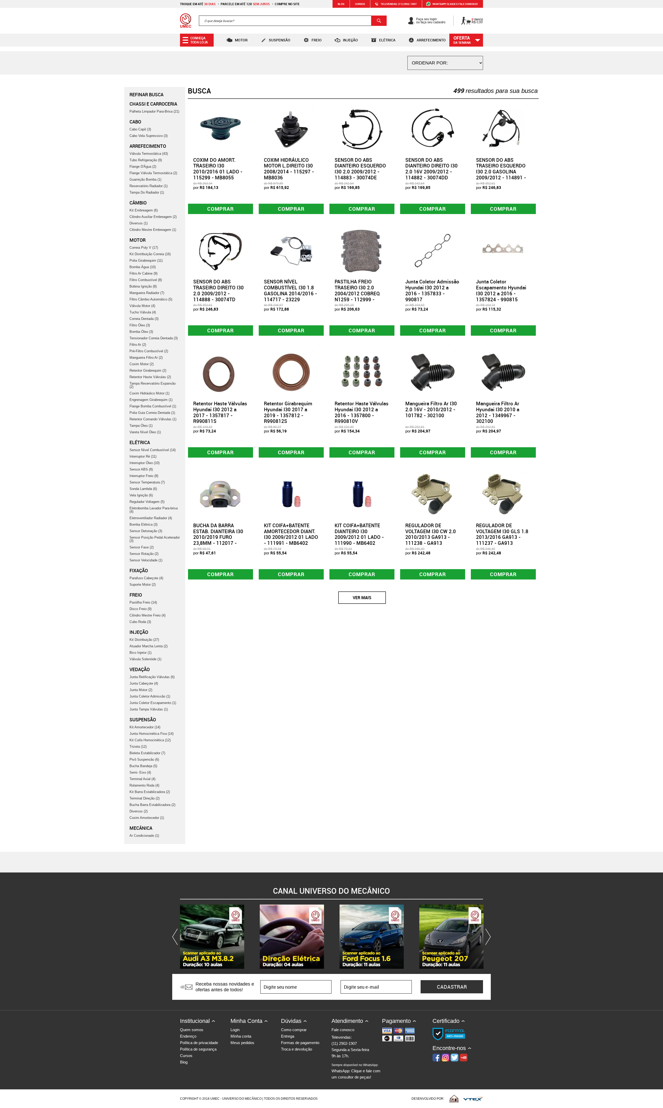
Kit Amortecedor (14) (144, 727)
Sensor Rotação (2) (143, 554)
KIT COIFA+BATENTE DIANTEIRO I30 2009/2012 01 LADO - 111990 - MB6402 (359, 534)
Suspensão (279, 40)
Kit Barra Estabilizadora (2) (149, 792)
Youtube (463, 1057)
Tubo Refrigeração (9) (145, 160)
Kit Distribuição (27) (144, 640)
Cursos (360, 4)
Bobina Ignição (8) (143, 286)
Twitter (454, 1057)
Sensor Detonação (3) (145, 531)
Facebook (436, 1057)
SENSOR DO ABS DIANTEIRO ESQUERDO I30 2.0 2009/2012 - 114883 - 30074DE (360, 169)
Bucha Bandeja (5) (143, 766)
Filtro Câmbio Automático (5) (150, 299)
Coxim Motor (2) (141, 364)
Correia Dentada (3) (143, 319)
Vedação (139, 669)
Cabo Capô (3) (140, 129)
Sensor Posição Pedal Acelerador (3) (154, 539)
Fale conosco (343, 1030)
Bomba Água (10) (142, 267)
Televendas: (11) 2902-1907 (399, 4)
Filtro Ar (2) (137, 345)
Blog (341, 4)
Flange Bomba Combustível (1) (152, 406)
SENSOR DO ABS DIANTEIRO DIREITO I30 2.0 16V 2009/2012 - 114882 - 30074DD (431, 169)
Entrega (287, 1036)
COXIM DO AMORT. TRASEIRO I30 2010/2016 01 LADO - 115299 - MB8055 (217, 169)
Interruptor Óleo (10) (144, 463)
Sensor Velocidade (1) (145, 560)
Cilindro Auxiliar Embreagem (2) (153, 217)
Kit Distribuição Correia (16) (150, 254)
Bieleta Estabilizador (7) (147, 753)
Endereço (188, 1036)
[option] (212, 936)
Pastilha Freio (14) (143, 602)
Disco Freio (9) (140, 609)
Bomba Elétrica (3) (143, 524)
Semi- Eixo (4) (140, 772)
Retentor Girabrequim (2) (147, 370)
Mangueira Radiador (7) (146, 293)
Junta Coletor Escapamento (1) (152, 703)
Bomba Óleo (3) (141, 332)
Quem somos (191, 1030)
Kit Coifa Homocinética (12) (150, 740)
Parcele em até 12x (245, 4)
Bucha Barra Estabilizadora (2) (152, 805)
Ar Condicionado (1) (144, 836)
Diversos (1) (138, 223)
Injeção (350, 40)
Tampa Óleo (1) (141, 426)
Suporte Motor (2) (142, 584)
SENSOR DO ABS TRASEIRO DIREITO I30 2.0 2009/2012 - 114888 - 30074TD (218, 290)
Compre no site (287, 4)
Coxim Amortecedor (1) (146, 818)
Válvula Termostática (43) (148, 154)
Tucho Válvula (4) (142, 312)
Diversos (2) (138, 811)
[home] (185, 20)
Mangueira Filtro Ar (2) (146, 357)
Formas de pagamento (300, 1042)
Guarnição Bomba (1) (145, 179)
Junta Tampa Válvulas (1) (148, 709)
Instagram (445, 1057)
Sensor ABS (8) (141, 469)
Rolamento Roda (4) (144, 785)
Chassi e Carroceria (153, 104)
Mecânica (140, 828)
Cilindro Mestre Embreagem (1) (152, 230)
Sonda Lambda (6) (143, 489)
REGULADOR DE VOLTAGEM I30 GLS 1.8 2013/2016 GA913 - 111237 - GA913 (502, 534)
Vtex (473, 1099)
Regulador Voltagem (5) (146, 502)
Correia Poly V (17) (143, 248)
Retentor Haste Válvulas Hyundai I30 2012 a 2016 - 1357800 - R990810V (361, 412)
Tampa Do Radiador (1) (146, 192)
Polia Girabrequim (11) (146, 260)
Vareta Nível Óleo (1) (145, 432)
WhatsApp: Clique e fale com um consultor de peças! (356, 1071)
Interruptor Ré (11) (142, 456)
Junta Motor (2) (140, 690)
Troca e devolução (296, 1049)
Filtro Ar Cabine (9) (143, 273)
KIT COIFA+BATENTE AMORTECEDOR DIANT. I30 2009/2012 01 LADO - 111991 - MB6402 (291, 534)
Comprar (220, 208)
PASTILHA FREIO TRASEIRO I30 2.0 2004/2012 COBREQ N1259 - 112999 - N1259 (357, 293)
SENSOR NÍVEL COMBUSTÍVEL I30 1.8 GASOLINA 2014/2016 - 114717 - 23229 (290, 290)
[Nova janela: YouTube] (212, 937)
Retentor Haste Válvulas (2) (150, 377)
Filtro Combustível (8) (145, 280)
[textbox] (293, 21)
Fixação (138, 570)
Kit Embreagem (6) (143, 210)
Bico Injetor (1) (140, 653)
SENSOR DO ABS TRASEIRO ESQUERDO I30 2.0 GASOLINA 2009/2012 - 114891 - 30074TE (501, 172)
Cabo (135, 122)
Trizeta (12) (138, 747)
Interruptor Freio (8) (143, 476)
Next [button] (487, 936)
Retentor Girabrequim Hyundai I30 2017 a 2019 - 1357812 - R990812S (288, 412)
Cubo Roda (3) (140, 622)
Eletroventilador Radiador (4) (150, 518)
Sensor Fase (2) (141, 547)
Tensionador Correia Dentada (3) (153, 338)
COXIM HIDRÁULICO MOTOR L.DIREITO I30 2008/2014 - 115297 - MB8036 (289, 169)
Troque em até (197, 4)
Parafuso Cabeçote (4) (146, 578)
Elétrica (387, 40)
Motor (241, 40)
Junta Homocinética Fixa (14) (151, 734)
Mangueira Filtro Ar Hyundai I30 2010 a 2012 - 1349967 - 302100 (497, 412)
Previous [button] (176, 936)
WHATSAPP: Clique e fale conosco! (455, 4)
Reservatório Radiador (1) (148, 186)
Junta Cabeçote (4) (143, 683)
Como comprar (294, 1030)
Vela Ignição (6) (141, 495)
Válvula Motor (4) (142, 306)
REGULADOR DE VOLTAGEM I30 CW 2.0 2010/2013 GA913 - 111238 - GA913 (430, 534)
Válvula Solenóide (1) (145, 659)
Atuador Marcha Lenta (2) (148, 646)
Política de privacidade (199, 1042)
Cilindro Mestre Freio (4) (147, 615)
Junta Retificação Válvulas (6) (152, 677)
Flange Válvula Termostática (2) (153, 173)
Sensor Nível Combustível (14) (152, 450)
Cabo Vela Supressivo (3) (148, 136)
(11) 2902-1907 (344, 1043)
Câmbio (138, 203)
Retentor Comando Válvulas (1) (152, 419)
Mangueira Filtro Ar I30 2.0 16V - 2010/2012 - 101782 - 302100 (431, 409)
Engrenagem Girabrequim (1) (150, 400)
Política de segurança (198, 1049)
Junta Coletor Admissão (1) (149, 696)
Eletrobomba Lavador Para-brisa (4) (153, 509)
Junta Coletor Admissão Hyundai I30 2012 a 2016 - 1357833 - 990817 (432, 290)
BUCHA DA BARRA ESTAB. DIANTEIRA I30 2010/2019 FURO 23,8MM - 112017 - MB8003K (218, 537)
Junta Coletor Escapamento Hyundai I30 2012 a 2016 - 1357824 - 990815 (501, 290)
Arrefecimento (431, 40)
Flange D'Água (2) (142, 166)
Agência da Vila (454, 1099)
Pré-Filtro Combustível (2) (148, 351)
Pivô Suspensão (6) (144, 759)
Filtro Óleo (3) (139, 325)
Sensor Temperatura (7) (147, 482)
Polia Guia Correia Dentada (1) (152, 413)
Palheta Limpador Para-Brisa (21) (154, 111)
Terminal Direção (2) (144, 798)
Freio (317, 40)
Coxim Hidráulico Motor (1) (149, 393)
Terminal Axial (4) (142, 779)
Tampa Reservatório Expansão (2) (152, 385)
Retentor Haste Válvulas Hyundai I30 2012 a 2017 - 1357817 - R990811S (220, 412)
